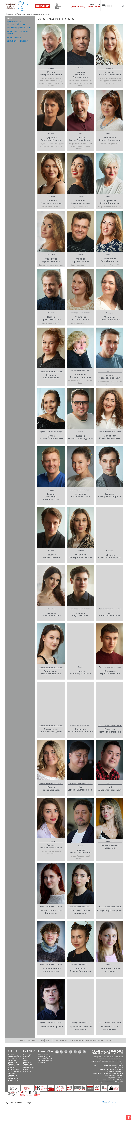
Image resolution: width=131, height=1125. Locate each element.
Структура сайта (14, 1071)
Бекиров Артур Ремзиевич (80, 614)
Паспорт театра (14, 1058)
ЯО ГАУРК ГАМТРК (21, 2)
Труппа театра (13, 1064)
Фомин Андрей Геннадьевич (110, 376)
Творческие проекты (27, 1065)
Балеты (26, 1058)
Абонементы (43, 1055)
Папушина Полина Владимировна (80, 911)
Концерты (27, 1071)
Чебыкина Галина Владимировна (109, 556)
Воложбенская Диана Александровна (51, 730)
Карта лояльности (45, 1058)
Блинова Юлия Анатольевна (80, 201)
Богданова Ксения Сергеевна (80, 495)
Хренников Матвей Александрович (51, 969)
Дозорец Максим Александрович (80, 437)
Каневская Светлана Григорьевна (109, 730)
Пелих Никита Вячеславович (109, 614)
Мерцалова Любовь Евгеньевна (109, 318)
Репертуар (29, 1051)
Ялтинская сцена (14, 1057)
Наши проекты (13, 1069)
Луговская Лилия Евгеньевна (51, 614)
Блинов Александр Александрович (51, 496)
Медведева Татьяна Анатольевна (110, 138)
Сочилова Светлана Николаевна (110, 969)
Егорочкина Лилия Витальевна (109, 201)
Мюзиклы (26, 1057)
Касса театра (45, 1051)
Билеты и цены (44, 1057)
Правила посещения (12, 1074)
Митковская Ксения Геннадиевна (109, 437)
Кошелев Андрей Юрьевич (51, 556)
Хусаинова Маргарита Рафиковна (80, 556)
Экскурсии (12, 1077)
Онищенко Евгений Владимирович (80, 730)
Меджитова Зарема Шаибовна (51, 260)
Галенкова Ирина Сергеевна (110, 846)
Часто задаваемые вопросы (45, 1061)
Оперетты (27, 1062)
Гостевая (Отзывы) (11, 1067)
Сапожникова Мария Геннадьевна (51, 672)
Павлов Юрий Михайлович (51, 318)
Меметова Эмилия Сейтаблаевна (109, 73)
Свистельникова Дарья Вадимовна (51, 911)
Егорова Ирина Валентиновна (51, 846)
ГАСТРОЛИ (12, 1060)
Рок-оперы (27, 1055)
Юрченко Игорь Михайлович (80, 260)
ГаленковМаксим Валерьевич (80, 851)
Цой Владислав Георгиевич (110, 788)
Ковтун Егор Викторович (109, 910)
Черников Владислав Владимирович (80, 74)
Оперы (25, 1060)
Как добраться (13, 1080)
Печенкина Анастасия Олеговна (51, 201)
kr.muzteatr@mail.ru (117, 1071)
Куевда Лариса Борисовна (51, 788)
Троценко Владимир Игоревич (80, 672)
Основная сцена (14, 1055)
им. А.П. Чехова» (21, 9)
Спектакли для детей (28, 1068)
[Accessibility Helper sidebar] (128, 1117)
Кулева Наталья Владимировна (51, 437)
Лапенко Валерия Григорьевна (80, 969)
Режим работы (13, 1079)
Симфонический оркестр (18, 41)
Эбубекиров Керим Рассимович (110, 672)
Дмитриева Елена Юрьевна (51, 376)
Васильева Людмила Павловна (80, 375)
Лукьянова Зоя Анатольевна (80, 318)
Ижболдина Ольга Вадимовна (110, 259)
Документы (12, 1062)
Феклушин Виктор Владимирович (109, 495)
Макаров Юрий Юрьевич (51, 1027)
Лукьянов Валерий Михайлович (80, 138)
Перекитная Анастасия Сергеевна (80, 1028)
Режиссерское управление (19, 28)
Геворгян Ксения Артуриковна (109, 1028)
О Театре (13, 1051)
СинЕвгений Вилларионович (80, 788)
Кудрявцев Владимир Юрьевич (51, 138)
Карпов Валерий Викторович (51, 73)
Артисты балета (14, 37)
